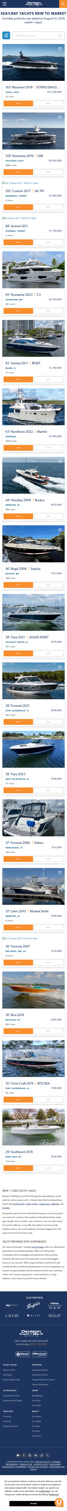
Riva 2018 (14, 1015)
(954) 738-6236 (38, 1344)
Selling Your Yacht (10, 1426)
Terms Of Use (25, 1464)
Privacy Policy (43, 1462)
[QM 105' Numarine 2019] (33, 130)
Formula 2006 (24, 842)
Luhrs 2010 (27, 911)
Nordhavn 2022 (26, 431)
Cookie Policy (41, 1464)
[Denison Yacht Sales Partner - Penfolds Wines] (33, 1305)
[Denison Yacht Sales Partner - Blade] (33, 1315)
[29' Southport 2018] (33, 1127)
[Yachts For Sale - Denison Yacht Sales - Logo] (33, 4)
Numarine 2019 (24, 156)
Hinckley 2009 (25, 500)
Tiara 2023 (15, 774)
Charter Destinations (40, 1385)
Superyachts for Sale (11, 1396)
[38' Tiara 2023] (33, 749)
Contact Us (36, 1436)
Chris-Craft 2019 (27, 1083)
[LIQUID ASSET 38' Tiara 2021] (33, 612)
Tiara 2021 (27, 637)
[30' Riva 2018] (33, 990)
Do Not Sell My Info (38, 1467)
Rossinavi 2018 (33, 87)
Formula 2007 (17, 946)
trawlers (6, 1208)
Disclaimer (55, 1464)
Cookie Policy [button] (44, 1491)
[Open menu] (4, 4)
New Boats (7, 1375)
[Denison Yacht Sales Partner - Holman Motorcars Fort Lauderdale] (55, 1305)
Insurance (7, 1421)
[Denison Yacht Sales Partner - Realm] (55, 1315)
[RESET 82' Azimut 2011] (33, 338)
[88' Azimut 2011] (33, 218)
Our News (36, 1426)
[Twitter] (48, 1455)
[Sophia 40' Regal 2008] (33, 543)
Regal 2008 (22, 568)
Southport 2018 (19, 1152)
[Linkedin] (36, 1455)
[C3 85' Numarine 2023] (33, 269)
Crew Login (36, 1405)
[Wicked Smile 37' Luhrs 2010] (33, 886)
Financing (7, 1417)
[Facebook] (25, 1455)
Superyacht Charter (40, 1370)
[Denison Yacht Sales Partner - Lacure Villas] (12, 1315)
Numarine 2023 (23, 294)
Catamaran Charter (40, 1375)
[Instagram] (31, 1455)
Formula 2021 (17, 705)
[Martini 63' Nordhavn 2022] (33, 406)
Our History (36, 1417)
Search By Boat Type (11, 1380)
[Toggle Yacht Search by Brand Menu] (63, 4)
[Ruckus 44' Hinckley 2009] (33, 475)
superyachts (19, 1204)
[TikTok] (42, 1455)
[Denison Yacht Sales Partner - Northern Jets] (12, 1305)
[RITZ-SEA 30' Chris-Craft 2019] (33, 1058)
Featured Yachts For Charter (43, 1380)
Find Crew (36, 1401)
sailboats (55, 1204)
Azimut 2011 (16, 226)
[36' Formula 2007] (33, 938)
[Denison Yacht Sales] (31, 1333)
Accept (33, 1503)
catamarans (44, 1204)
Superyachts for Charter (12, 1401)
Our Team (36, 1431)
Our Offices (36, 1421)
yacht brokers (38, 1247)
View (18, 103)
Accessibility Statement (14, 1467)
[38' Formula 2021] (33, 680)
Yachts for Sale (9, 1370)
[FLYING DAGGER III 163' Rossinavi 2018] (33, 62)
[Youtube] (19, 1455)
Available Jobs (37, 1396)
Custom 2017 (24, 191)
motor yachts (32, 1204)
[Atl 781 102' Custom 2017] (33, 183)
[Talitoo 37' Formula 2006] (33, 817)
